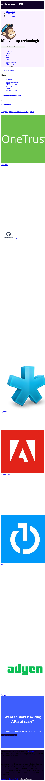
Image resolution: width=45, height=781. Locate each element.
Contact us (4, 779)
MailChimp (10, 14)
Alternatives (10, 64)
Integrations (10, 58)
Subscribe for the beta (9, 735)
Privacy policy (11, 91)
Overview (9, 51)
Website (9, 80)
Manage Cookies (26, 779)
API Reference (11, 84)
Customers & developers (11, 95)
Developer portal (12, 82)
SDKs (8, 55)
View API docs (7, 47)
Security (9, 86)
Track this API (19, 47)
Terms (8, 88)
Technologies (11, 16)
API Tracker (10, 12)
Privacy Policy (14, 779)
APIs (8, 53)
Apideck (31, 751)
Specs (8, 60)
